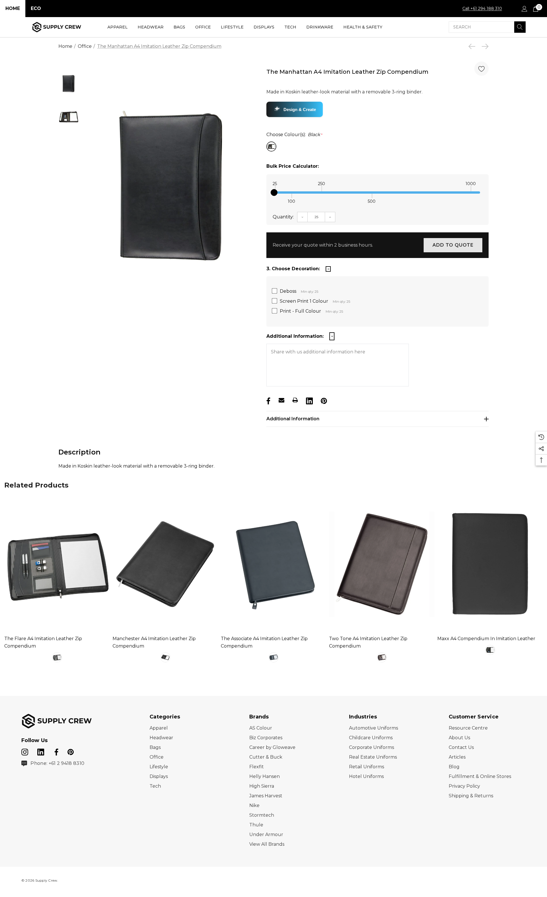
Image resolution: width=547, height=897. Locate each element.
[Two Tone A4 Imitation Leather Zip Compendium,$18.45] (381, 564)
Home (12, 8)
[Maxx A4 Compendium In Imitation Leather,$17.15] (490, 564)
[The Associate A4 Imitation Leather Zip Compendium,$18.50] (273, 564)
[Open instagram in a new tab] (24, 751)
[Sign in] (524, 8)
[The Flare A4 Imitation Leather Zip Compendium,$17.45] (57, 564)
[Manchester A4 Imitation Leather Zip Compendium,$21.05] (165, 564)
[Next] (484, 46)
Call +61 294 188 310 (482, 8)
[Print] (295, 400)
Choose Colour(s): (294, 134)
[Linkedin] (309, 400)
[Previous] (473, 46)
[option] (171, 186)
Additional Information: (295, 336)
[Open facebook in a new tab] (55, 751)
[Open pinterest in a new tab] (70, 751)
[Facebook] (268, 400)
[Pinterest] (323, 400)
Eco (36, 8)
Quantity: (283, 217)
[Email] (281, 400)
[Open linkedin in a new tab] (41, 751)
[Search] (520, 27)
